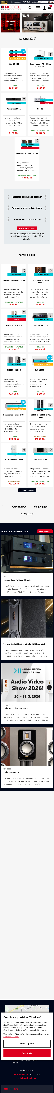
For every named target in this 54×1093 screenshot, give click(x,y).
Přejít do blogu (45, 531)
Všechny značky (27, 514)
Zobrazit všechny (27, 490)
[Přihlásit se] (44, 8)
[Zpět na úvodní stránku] (11, 7)
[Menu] (38, 9)
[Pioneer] (26, 506)
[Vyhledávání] (30, 7)
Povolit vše (27, 1053)
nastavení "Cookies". (11, 1036)
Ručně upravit (27, 1044)
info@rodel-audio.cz (27, 1078)
